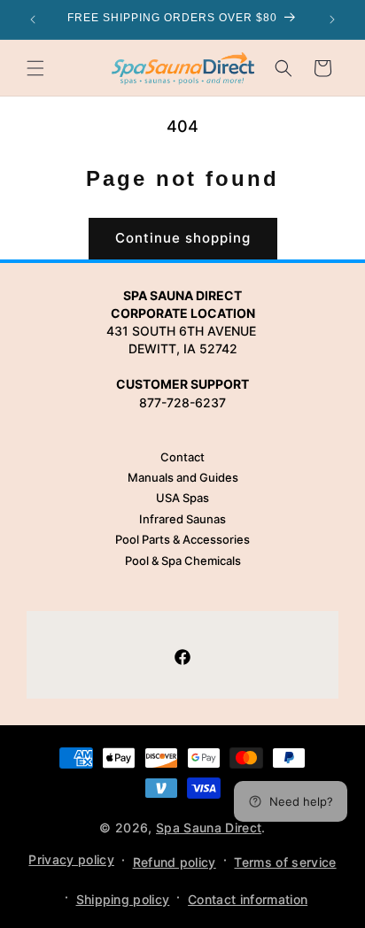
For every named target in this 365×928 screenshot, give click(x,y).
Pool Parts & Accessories (182, 539)
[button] (35, 68)
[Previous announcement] (32, 19)
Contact (182, 457)
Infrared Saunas (182, 519)
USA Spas (182, 498)
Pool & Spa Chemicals (183, 560)
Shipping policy (123, 899)
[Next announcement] (332, 19)
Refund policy (174, 862)
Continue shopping (183, 237)
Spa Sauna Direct (208, 827)
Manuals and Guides (183, 477)
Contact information (247, 899)
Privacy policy (70, 859)
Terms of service (285, 862)
